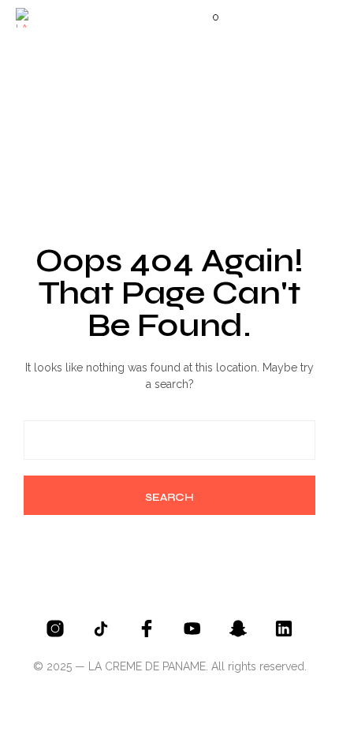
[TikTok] (100, 628)
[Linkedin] (283, 628)
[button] (205, 17)
